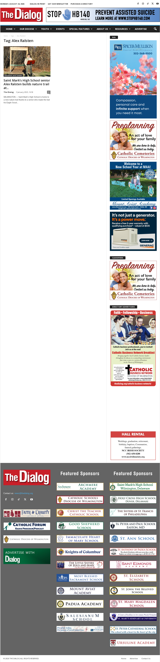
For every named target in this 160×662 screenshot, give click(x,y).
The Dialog (9, 92)
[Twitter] (153, 4)
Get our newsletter (58, 4)
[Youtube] (157, 4)
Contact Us (145, 658)
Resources (121, 28)
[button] (155, 29)
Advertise (141, 28)
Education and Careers (13, 75)
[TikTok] (148, 4)
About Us (102, 28)
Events (60, 28)
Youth (45, 28)
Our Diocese (27, 28)
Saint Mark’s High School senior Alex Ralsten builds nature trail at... (27, 84)
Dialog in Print (37, 4)
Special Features (79, 28)
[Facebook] (138, 4)
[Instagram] (143, 4)
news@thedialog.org (24, 493)
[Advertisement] (133, 408)
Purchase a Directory (81, 4)
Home (9, 28)
